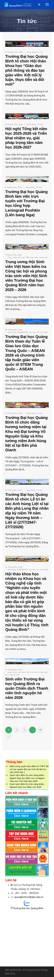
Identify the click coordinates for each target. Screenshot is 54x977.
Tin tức (40, 52)
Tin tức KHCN (42, 569)
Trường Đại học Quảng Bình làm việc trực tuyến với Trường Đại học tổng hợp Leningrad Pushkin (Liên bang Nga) (26, 203)
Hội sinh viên (32, 257)
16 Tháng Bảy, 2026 (13, 567)
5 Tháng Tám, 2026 (13, 255)
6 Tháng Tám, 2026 (13, 187)
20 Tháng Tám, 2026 (14, 124)
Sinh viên (43, 257)
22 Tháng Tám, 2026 (14, 52)
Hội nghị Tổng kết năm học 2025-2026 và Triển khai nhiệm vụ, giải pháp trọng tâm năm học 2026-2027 (26, 138)
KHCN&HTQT (23, 332)
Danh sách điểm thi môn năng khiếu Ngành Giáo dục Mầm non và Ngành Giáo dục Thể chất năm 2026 (27, 778)
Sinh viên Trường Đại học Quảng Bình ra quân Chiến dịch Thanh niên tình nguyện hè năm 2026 (26, 688)
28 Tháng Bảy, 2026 (13, 330)
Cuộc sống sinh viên (17, 257)
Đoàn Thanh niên (12, 675)
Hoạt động (31, 52)
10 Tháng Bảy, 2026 (13, 669)
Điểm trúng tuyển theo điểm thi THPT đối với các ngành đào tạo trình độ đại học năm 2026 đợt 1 (29, 769)
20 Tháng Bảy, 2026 (13, 490)
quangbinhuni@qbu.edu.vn (28, 897)
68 (40, 730)
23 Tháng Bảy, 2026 (13, 413)
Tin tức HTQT (42, 332)
